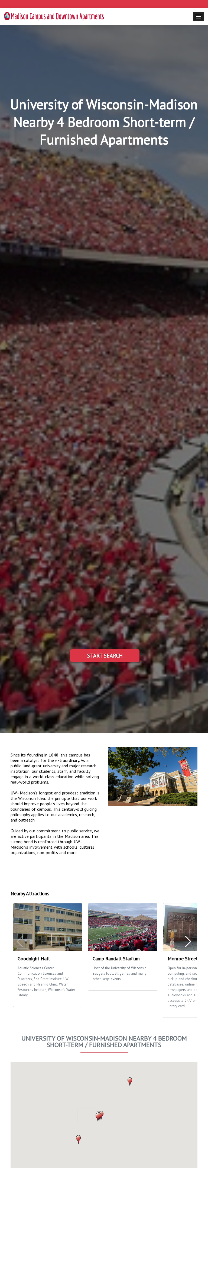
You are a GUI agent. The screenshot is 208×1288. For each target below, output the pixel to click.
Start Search (105, 655)
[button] (98, 1117)
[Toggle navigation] (198, 16)
